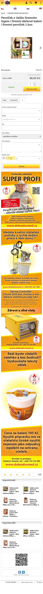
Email (4, 116)
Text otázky (6, 141)
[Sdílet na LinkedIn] (23, 572)
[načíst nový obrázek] (3, 158)
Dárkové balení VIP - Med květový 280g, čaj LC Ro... (11, 502)
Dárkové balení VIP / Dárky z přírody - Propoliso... (10, 513)
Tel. (3, 124)
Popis (4, 100)
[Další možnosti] (41, 3)
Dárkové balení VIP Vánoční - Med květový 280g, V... (31, 502)
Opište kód (6, 155)
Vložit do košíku (31, 89)
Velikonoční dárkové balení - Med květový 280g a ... (11, 490)
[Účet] (26, 3)
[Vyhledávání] (31, 3)
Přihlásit (39, 582)
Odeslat (21, 166)
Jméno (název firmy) (9, 107)
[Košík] (36, 3)
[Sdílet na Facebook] (19, 572)
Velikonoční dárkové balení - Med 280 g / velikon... (31, 490)
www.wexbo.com (27, 582)
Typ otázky (5, 133)
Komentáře (14, 100)
